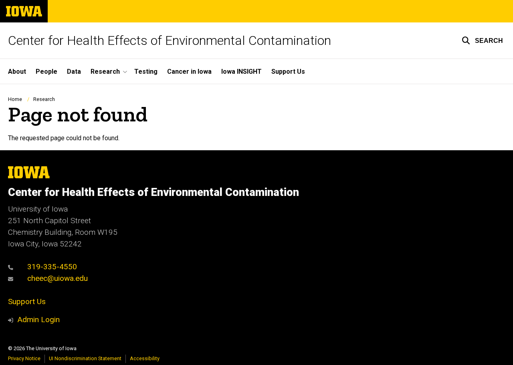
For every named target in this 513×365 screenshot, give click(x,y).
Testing (146, 71)
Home (15, 99)
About (17, 71)
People (46, 71)
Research (44, 99)
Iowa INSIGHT (241, 71)
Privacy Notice (24, 358)
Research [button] (105, 71)
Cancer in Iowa (189, 71)
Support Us (288, 71)
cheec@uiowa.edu (56, 278)
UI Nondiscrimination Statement (85, 358)
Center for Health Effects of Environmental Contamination (169, 40)
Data (74, 71)
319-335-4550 (51, 266)
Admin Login (38, 319)
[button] (482, 40)
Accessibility (145, 358)
